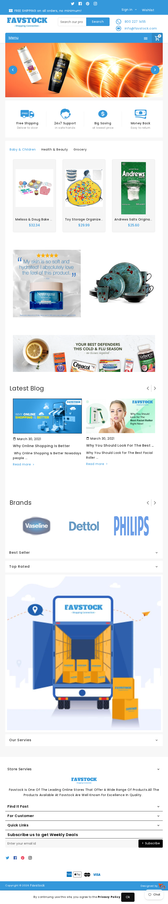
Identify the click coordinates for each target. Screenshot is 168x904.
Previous (13, 70)
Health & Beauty (54, 149)
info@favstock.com (141, 28)
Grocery (80, 149)
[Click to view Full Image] (47, 415)
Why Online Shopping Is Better (41, 445)
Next (155, 70)
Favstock (37, 885)
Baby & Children (23, 149)
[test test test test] (47, 283)
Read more (22, 464)
